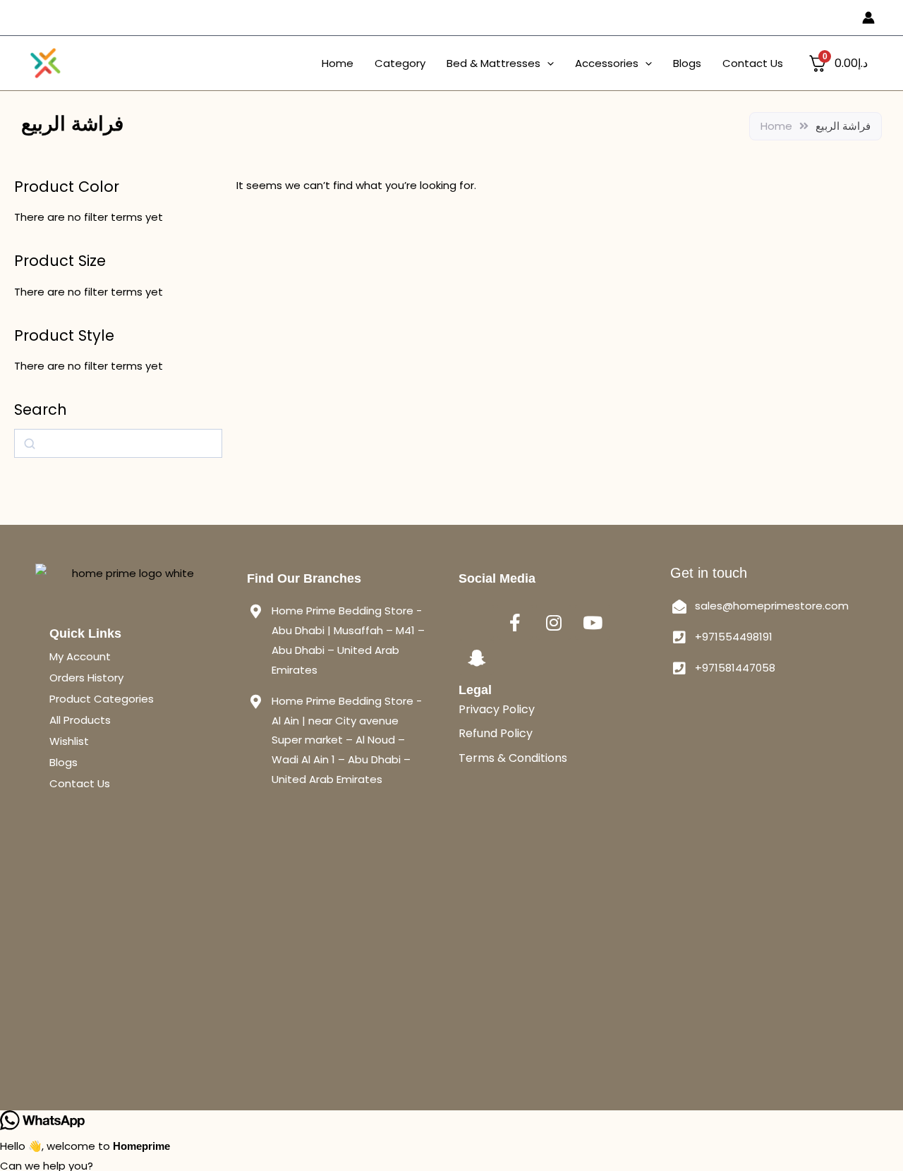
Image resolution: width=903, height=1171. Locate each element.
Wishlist (69, 741)
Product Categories (101, 698)
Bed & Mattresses (493, 63)
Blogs (687, 63)
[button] (547, 63)
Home (337, 63)
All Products (80, 719)
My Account (80, 656)
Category (400, 63)
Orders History (86, 677)
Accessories (606, 63)
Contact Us (752, 63)
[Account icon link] (868, 17)
